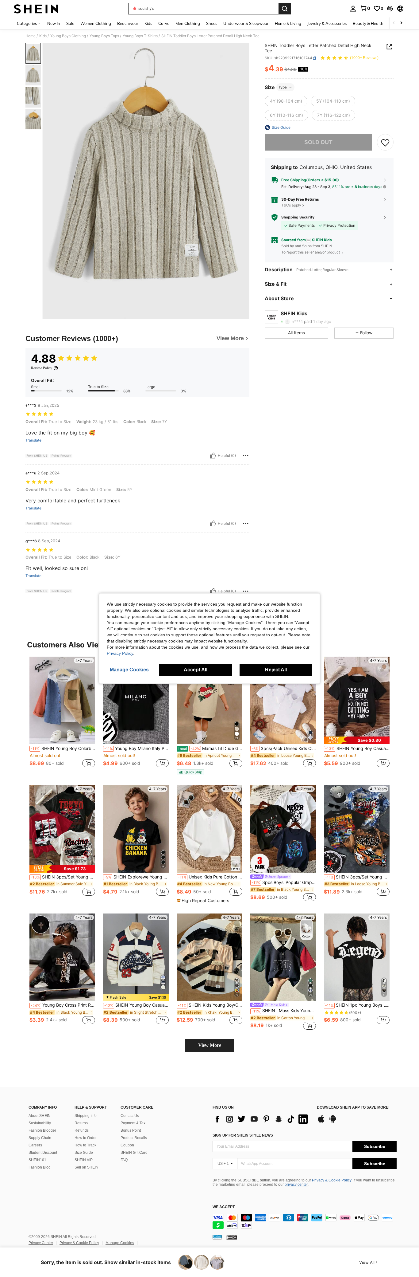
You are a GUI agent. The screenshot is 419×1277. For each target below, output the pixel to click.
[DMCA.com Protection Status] (231, 1237)
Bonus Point (131, 1130)
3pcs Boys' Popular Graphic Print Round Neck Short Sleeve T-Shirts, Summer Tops (284, 882)
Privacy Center (41, 1243)
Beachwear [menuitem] (127, 23)
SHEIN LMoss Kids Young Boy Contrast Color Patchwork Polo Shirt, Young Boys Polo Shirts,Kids (284, 1010)
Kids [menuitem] (148, 23)
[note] (190, 772)
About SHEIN (40, 1116)
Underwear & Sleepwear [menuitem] (246, 23)
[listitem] (62, 715)
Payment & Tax (133, 1123)
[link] (365, 8)
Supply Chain (40, 1138)
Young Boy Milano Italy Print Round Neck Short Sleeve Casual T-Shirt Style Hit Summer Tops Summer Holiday (136, 748)
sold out (318, 142)
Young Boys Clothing (68, 36)
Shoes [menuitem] (211, 23)
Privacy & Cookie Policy (332, 1180)
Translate (33, 440)
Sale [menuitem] (70, 23)
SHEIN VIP (84, 1160)
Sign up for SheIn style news (243, 1135)
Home (30, 36)
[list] (262, 1119)
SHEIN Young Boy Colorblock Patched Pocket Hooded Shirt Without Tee (63, 748)
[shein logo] (36, 8)
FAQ (124, 1160)
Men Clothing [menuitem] (187, 23)
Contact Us (130, 1116)
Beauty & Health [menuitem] (368, 23)
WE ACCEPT (224, 1207)
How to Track (85, 1145)
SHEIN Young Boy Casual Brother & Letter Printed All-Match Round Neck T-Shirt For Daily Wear (357, 748)
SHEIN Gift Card (134, 1152)
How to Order (86, 1138)
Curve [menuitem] (163, 23)
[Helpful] (213, 455)
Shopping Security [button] (297, 217)
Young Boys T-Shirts (140, 36)
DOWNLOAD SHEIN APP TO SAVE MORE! (353, 1108)
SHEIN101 (37, 1160)
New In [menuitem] (53, 23)
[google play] (333, 1122)
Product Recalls (134, 1138)
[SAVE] (385, 142)
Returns (81, 1123)
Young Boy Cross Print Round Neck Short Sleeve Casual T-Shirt (63, 1005)
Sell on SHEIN (86, 1167)
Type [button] (282, 87)
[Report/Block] (245, 455)
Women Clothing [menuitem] (95, 23)
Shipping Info (86, 1116)
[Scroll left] (394, 23)
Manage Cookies (120, 1243)
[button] (390, 8)
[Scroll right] (401, 23)
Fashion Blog (40, 1167)
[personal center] (353, 8)
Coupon (127, 1145)
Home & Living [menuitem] (288, 23)
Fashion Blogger (42, 1130)
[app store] (321, 1122)
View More (209, 1045)
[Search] (285, 8)
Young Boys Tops (104, 36)
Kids (43, 36)
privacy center (296, 1184)
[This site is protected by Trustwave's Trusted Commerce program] (217, 1237)
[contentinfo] (305, 1221)
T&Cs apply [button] (291, 205)
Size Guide (84, 1152)
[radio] (286, 101)
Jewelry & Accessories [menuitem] (327, 23)
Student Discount (43, 1152)
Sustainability (40, 1123)
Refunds (82, 1130)
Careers (35, 1145)
